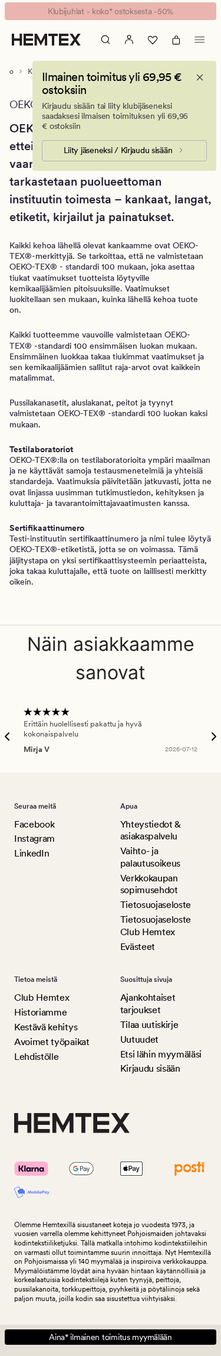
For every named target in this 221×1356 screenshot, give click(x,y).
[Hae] (105, 39)
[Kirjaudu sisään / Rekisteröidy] (129, 39)
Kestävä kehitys (45, 1027)
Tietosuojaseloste (156, 904)
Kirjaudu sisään (150, 1068)
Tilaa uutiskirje (149, 1024)
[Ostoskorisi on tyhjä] (176, 39)
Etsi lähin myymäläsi (161, 1054)
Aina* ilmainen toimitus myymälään (110, 1337)
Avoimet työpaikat (52, 1041)
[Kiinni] (200, 77)
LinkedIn (31, 853)
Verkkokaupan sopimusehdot (149, 884)
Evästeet (137, 946)
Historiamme (40, 1012)
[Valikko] (200, 39)
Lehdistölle (36, 1056)
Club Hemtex (41, 997)
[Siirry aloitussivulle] (46, 40)
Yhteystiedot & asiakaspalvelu (151, 830)
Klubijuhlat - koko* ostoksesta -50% (110, 11)
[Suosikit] (152, 39)
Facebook (34, 824)
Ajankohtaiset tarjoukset (148, 1004)
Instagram (34, 838)
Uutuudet (139, 1039)
